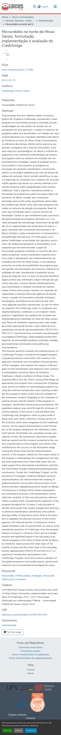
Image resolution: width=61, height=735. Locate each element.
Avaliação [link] (37, 575)
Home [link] (5, 17)
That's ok (7, 730)
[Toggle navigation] (55, 7)
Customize (30, 730)
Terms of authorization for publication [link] (30, 654)
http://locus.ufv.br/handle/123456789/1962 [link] (25, 614)
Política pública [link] (23, 575)
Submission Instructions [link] (31, 647)
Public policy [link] (8, 579)
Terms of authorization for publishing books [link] (30, 658)
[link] (30, 70)
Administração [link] (45, 20)
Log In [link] (45, 6)
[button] (12, 6)
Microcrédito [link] (8, 575)
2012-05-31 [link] (9, 80)
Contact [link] (30, 669)
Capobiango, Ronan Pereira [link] (15, 90)
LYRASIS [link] (30, 718)
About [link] (30, 673)
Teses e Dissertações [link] (23, 17)
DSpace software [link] (17, 714)
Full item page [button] (13, 632)
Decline (18, 730)
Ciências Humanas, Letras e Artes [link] (20, 20)
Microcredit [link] (48, 575)
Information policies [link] (30, 651)
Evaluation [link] (20, 579)
